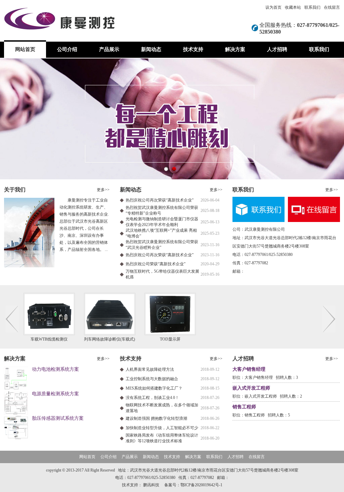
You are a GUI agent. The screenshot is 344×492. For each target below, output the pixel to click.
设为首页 (273, 7)
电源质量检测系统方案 (55, 393)
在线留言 (332, 7)
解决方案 (235, 49)
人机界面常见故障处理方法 (150, 369)
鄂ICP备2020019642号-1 (201, 485)
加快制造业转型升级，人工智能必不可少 (162, 428)
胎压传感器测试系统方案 (58, 418)
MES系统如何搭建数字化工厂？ (154, 388)
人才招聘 (277, 49)
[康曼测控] (172, 119)
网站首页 (25, 49)
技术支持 (193, 49)
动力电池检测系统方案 (55, 369)
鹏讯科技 (151, 485)
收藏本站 (293, 7)
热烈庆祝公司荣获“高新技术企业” (155, 264)
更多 (103, 189)
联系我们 (312, 7)
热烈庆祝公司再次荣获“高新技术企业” (160, 200)
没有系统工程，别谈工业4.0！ (152, 397)
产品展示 (109, 49)
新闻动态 (151, 49)
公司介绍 (67, 49)
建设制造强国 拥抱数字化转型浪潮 (156, 418)
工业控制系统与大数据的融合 (152, 378)
